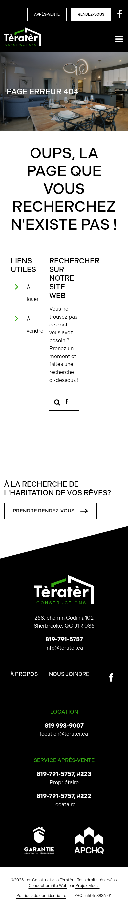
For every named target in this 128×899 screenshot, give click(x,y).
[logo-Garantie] (39, 829)
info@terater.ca (64, 648)
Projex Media (87, 885)
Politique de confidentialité (41, 895)
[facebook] (111, 677)
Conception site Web (48, 885)
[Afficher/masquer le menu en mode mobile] (119, 38)
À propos (24, 674)
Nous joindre (69, 674)
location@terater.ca (64, 734)
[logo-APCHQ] (89, 829)
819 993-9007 (64, 725)
